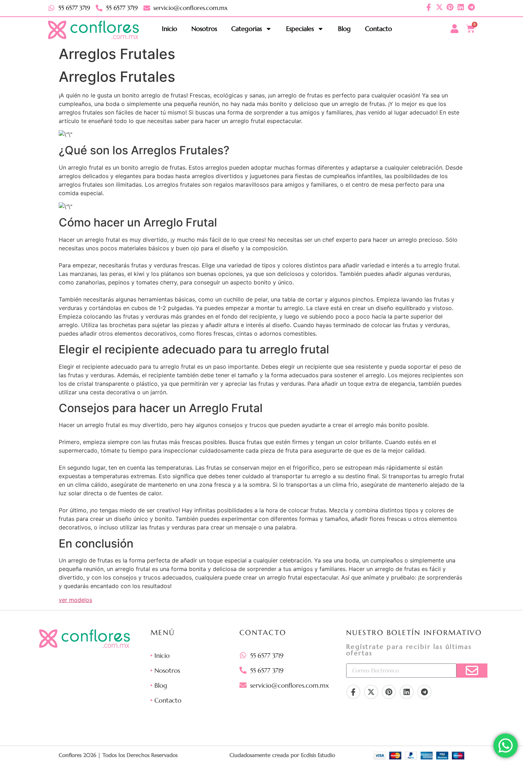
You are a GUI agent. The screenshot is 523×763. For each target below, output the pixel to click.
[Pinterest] (450, 7)
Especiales (300, 29)
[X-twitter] (439, 7)
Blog (344, 29)
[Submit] (471, 670)
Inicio (169, 29)
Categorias (246, 29)
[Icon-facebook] (428, 7)
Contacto (378, 29)
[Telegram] (471, 7)
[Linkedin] (460, 7)
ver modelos (75, 599)
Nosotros (204, 29)
